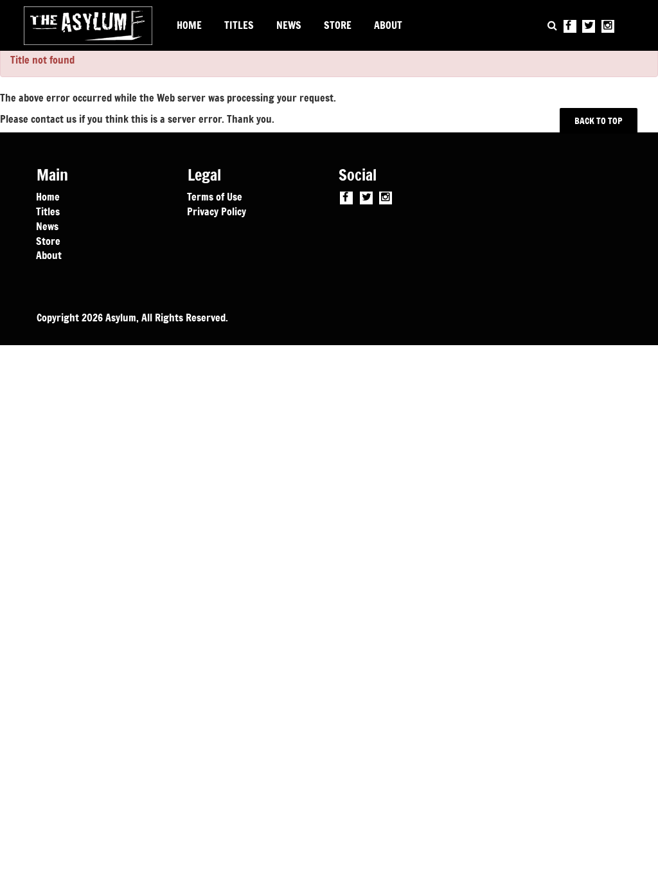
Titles (48, 211)
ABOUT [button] (388, 25)
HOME (189, 25)
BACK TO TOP (599, 120)
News (47, 225)
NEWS (288, 25)
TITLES (239, 25)
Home (48, 196)
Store (48, 240)
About (49, 254)
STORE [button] (337, 25)
